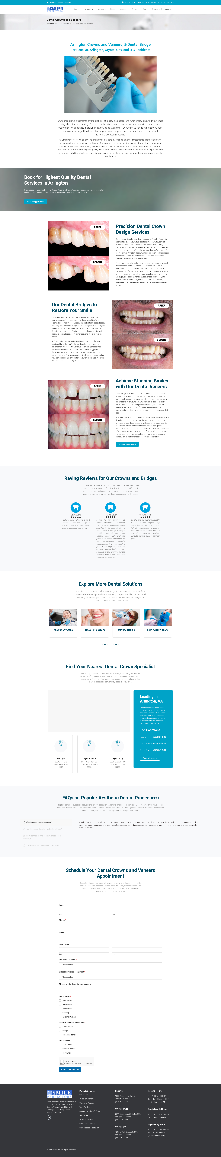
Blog (144, 9)
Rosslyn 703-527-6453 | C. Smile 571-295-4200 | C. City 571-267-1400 (149, 2)
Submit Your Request (70, 1069)
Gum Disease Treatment (89, 1128)
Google (65, 1031)
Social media (68, 1027)
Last (113, 914)
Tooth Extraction (86, 1119)
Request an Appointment (161, 9)
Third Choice (68, 1053)
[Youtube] (49, 1117)
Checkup (66, 1013)
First (60, 914)
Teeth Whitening (85, 1107)
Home (76, 9)
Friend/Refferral (69, 1035)
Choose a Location (68, 959)
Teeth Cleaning (85, 1115)
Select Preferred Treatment (72, 972)
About (112, 9)
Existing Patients (69, 1017)
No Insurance (68, 1008)
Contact (123, 9)
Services (88, 9)
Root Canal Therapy (87, 1124)
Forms (134, 9)
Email (62, 932)
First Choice (67, 1045)
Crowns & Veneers (86, 1103)
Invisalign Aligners (86, 1099)
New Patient (67, 1000)
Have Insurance (69, 1004)
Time (113, 954)
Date (61, 954)
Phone (62, 920)
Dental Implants (85, 1095)
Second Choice (69, 1049)
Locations (100, 9)
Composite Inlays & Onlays (90, 1111)
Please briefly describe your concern (75, 984)
